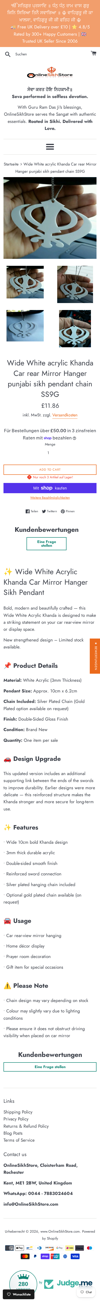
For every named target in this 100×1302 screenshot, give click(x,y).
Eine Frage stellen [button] (46, 543)
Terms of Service (19, 1140)
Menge (50, 444)
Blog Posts (13, 1133)
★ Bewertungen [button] (96, 656)
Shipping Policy (17, 1112)
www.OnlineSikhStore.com (60, 1231)
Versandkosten (64, 415)
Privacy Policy (15, 1119)
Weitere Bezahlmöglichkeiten (50, 497)
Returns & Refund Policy (26, 1126)
